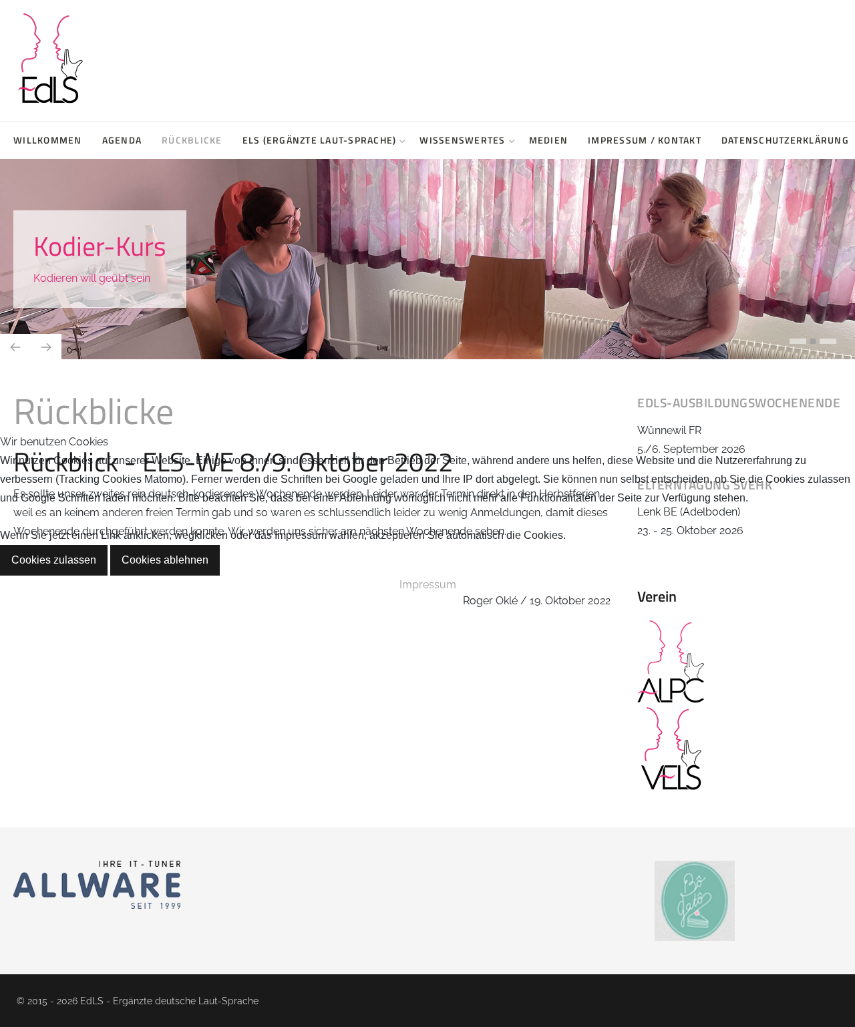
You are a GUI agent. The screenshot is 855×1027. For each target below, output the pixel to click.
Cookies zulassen (53, 560)
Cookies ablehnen (165, 560)
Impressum (427, 584)
